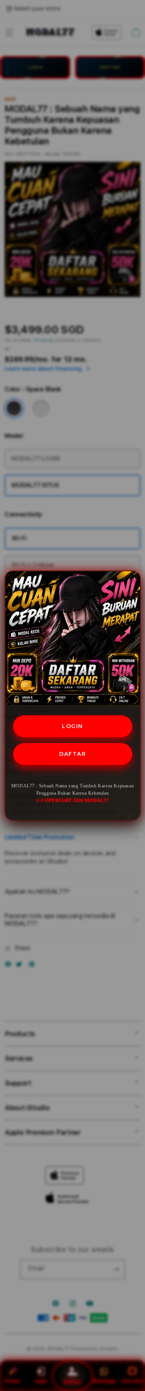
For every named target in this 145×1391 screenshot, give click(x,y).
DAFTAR (72, 753)
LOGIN (72, 726)
